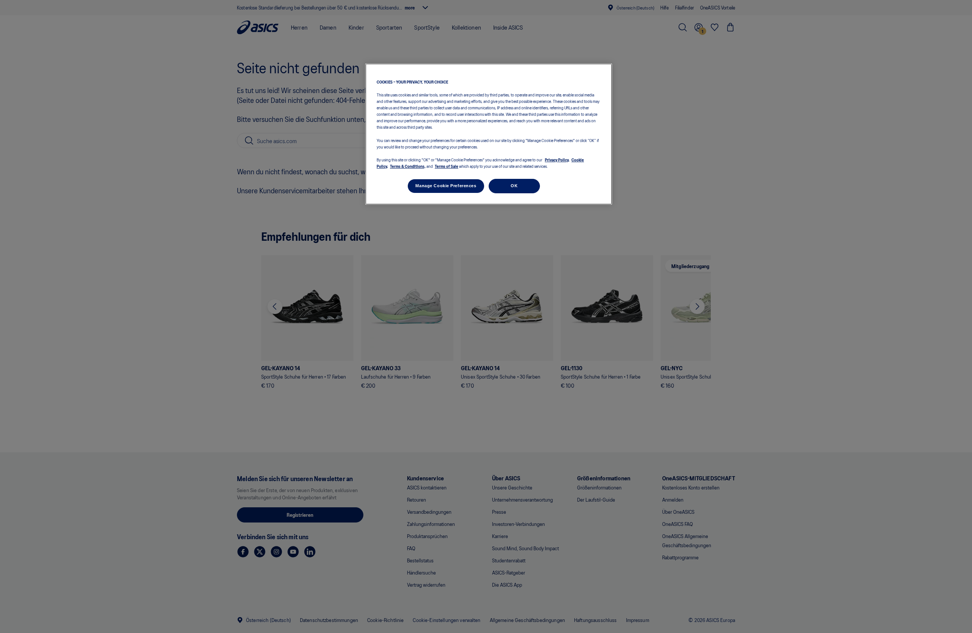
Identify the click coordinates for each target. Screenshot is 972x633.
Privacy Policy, (557, 159)
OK (514, 185)
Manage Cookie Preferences (445, 185)
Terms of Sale (446, 166)
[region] (488, 134)
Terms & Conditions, (408, 166)
